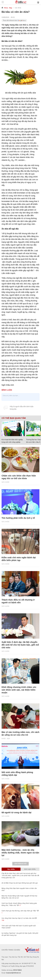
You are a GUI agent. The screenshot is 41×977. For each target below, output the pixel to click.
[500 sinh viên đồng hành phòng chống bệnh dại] (20, 756)
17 (20, 905)
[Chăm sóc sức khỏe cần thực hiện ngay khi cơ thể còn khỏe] (20, 459)
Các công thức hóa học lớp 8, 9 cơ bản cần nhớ (18, 918)
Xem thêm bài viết (20, 863)
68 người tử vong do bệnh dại (16, 812)
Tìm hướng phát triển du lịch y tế (18, 518)
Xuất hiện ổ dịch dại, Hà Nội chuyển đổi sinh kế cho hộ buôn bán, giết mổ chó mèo (20, 645)
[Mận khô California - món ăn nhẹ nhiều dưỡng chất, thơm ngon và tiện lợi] (20, 833)
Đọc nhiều (11, 869)
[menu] (3, 2)
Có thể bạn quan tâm (14, 418)
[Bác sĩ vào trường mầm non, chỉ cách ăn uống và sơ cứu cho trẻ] (20, 716)
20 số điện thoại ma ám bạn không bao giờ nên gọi (20, 883)
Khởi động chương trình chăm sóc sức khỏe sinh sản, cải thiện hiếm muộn (19, 690)
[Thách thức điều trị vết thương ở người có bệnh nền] (20, 583)
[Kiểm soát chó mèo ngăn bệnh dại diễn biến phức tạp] (20, 541)
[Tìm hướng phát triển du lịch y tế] (20, 501)
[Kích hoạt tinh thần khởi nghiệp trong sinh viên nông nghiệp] (13, 428)
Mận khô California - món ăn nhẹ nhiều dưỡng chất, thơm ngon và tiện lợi (20, 853)
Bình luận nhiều (30, 869)
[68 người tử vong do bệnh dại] (20, 796)
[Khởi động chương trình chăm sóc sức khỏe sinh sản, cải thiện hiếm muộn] (20, 671)
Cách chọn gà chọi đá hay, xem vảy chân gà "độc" (19, 911)
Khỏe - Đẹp (8, 8)
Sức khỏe (18, 8)
